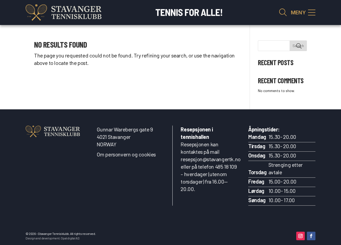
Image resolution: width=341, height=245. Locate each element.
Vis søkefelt (283, 12)
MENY (298, 13)
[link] (64, 12)
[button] (300, 236)
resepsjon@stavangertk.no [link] (210, 159)
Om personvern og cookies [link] (126, 154)
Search (298, 45)
